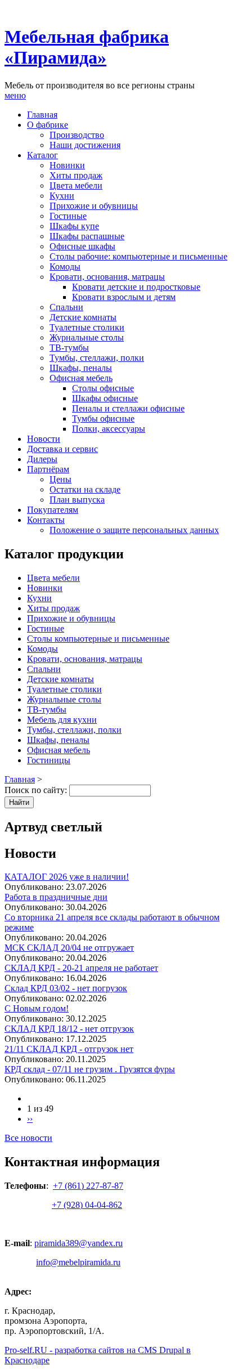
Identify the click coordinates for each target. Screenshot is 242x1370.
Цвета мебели (76, 185)
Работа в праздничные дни (56, 897)
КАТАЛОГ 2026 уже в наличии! (67, 876)
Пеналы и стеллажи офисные (128, 408)
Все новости (28, 1138)
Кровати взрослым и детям (124, 297)
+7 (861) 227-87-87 (88, 1185)
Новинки (67, 165)
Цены (60, 479)
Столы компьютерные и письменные (98, 638)
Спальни (66, 307)
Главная (42, 114)
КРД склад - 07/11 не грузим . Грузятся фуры (90, 1069)
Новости (43, 439)
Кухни (62, 195)
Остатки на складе (85, 489)
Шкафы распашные (87, 236)
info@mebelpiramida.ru (78, 1262)
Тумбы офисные (103, 418)
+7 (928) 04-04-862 (87, 1205)
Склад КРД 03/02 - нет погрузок (66, 988)
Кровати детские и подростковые (136, 287)
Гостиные (68, 216)
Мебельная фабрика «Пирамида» (87, 47)
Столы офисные (103, 388)
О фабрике (47, 124)
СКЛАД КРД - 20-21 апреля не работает (81, 968)
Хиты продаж (76, 175)
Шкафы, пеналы (81, 368)
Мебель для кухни (62, 719)
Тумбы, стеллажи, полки (97, 357)
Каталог (42, 155)
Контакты (46, 520)
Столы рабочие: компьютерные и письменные (138, 256)
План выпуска (77, 499)
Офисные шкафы (82, 246)
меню (15, 95)
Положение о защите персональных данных (134, 530)
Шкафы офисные (105, 398)
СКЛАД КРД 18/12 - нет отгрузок (69, 1028)
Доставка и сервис (62, 449)
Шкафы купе (74, 226)
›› (30, 1118)
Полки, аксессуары (108, 428)
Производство (77, 135)
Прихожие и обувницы (94, 206)
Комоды (65, 266)
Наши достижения (85, 145)
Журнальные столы (87, 337)
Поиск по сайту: (37, 790)
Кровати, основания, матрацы (107, 276)
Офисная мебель (81, 378)
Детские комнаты (83, 317)
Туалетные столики (87, 327)
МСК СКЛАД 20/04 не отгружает (69, 947)
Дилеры (42, 459)
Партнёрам (48, 469)
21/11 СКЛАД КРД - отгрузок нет (69, 1049)
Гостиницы (48, 760)
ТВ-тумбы (69, 347)
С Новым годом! (37, 1008)
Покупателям (52, 509)
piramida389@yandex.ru (78, 1243)
